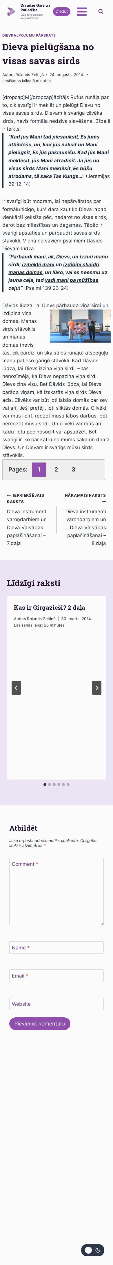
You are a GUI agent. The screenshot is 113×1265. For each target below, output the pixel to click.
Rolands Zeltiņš (29, 74)
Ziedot (62, 11)
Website (21, 1004)
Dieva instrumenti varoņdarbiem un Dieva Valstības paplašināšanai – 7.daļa (27, 519)
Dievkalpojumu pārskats (29, 35)
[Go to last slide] (16, 688)
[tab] (44, 784)
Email (20, 976)
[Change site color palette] (92, 1250)
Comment (25, 864)
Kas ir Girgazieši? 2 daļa (49, 607)
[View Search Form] (101, 11)
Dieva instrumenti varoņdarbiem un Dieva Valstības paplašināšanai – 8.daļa (85, 519)
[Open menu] (81, 11)
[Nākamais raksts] (96, 688)
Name (21, 948)
